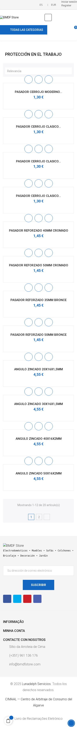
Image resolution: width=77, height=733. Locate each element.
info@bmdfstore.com (24, 664)
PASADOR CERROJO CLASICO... (38, 126)
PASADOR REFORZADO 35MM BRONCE (38, 300)
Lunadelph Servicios (36, 684)
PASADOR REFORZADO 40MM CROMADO (38, 230)
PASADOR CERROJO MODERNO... (38, 92)
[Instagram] (37, 599)
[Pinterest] (27, 599)
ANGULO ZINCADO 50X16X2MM (39, 473)
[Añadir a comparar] (49, 79)
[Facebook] (7, 599)
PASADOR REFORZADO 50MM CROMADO (38, 265)
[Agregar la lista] (28, 79)
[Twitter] (17, 599)
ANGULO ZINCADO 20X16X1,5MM (38, 369)
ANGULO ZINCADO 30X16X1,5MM (38, 404)
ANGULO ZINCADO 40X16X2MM (39, 439)
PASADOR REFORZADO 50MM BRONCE (38, 335)
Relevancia (39, 71)
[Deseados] (66, 29)
